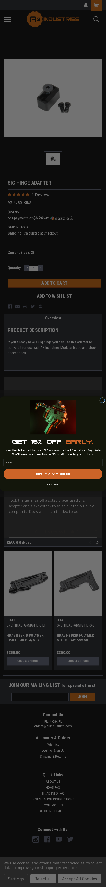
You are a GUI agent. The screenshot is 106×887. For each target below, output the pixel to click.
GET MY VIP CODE (53, 473)
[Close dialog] (102, 400)
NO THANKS (53, 484)
